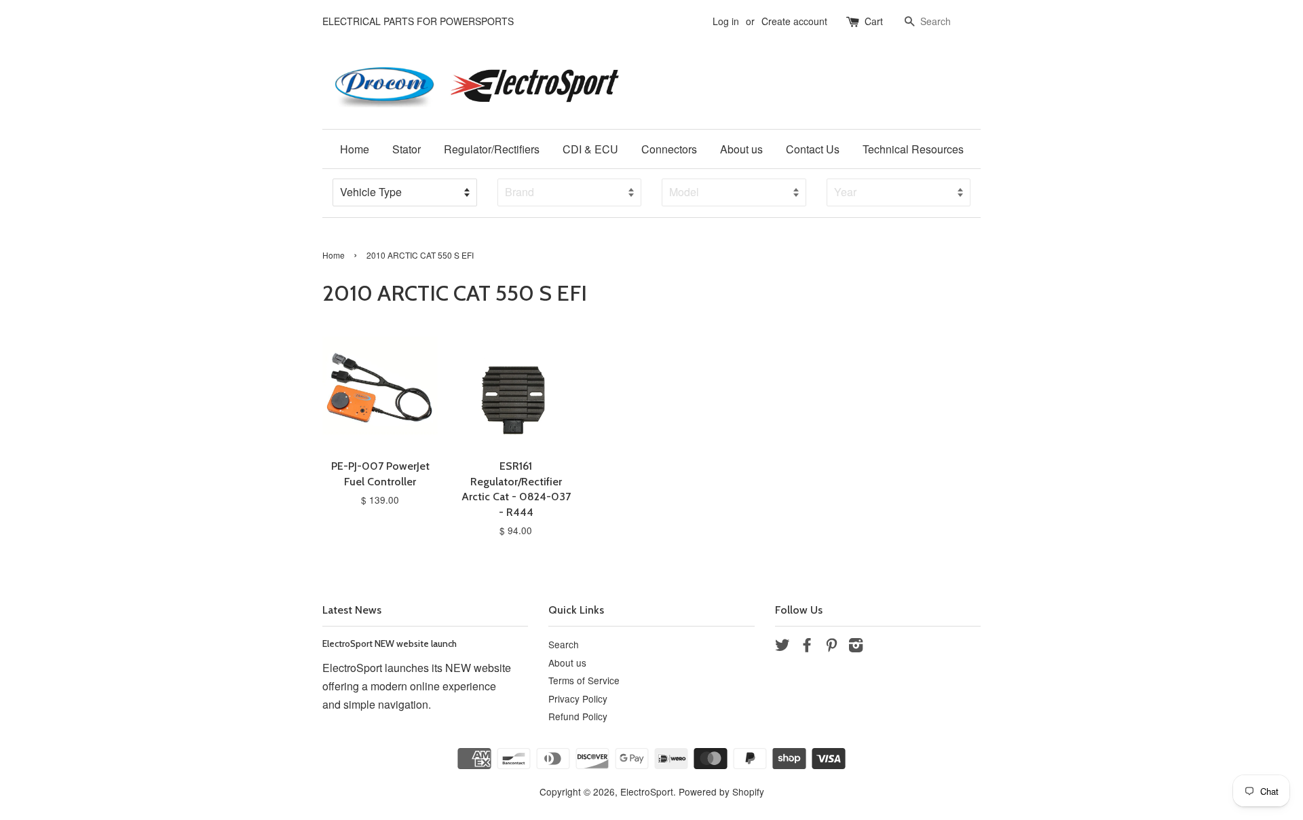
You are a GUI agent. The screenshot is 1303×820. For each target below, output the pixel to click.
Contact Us (812, 149)
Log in (726, 21)
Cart (874, 21)
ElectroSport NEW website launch (389, 643)
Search (563, 644)
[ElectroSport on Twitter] (782, 647)
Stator (406, 149)
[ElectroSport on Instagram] (855, 647)
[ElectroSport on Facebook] (806, 647)
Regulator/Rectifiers (492, 149)
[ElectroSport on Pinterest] (831, 647)
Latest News (351, 609)
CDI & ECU (590, 149)
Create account (794, 21)
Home (354, 149)
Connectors (669, 149)
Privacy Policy (577, 698)
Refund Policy (577, 716)
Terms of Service (584, 680)
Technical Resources (913, 149)
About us (741, 149)
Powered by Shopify (721, 791)
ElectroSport (646, 791)
